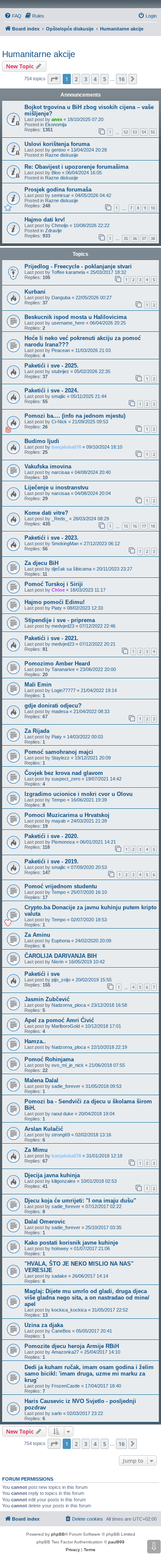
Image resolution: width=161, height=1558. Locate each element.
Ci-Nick (59, 421)
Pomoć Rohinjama (49, 1059)
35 (126, 238)
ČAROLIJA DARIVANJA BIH (60, 956)
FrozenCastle (66, 1385)
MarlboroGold (66, 1026)
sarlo (57, 1413)
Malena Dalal (41, 1080)
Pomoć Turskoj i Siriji (53, 584)
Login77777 (64, 690)
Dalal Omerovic (44, 1221)
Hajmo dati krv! (44, 219)
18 (153, 526)
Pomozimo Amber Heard (57, 663)
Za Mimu (36, 1150)
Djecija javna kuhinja (52, 1175)
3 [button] (85, 79)
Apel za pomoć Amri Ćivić (59, 1020)
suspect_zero (66, 778)
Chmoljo (60, 225)
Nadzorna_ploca (69, 1005)
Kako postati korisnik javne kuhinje (71, 1242)
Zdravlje (53, 230)
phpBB (58, 1534)
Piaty (57, 607)
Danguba (61, 297)
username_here (68, 322)
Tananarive (63, 669)
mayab (59, 820)
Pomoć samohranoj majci (58, 752)
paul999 (116, 1542)
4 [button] (95, 79)
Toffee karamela (68, 272)
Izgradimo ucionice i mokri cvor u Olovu (78, 794)
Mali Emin (38, 684)
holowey (60, 1248)
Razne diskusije (61, 155)
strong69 (61, 1134)
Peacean (61, 350)
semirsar (61, 195)
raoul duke (62, 1113)
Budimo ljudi (41, 441)
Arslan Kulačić (43, 1129)
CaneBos (61, 1330)
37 (144, 238)
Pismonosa (63, 841)
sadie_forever (66, 1086)
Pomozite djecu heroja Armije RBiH (71, 1346)
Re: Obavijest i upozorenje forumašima (76, 167)
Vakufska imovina (47, 466)
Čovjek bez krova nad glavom (63, 773)
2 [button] (76, 79)
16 (135, 526)
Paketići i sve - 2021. (51, 638)
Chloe (58, 589)
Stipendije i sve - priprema (59, 620)
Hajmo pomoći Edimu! (54, 602)
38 (153, 238)
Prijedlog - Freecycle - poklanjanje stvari (78, 266)
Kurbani (35, 292)
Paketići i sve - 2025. (51, 365)
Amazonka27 (65, 1352)
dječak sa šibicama (71, 568)
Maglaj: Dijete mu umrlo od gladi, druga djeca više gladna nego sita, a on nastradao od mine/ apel (86, 1297)
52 (126, 132)
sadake (59, 1276)
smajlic (59, 396)
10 (153, 208)
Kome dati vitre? (46, 513)
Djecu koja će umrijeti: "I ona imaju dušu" (80, 1200)
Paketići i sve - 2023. (51, 538)
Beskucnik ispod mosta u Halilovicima (75, 317)
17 (144, 526)
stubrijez (60, 371)
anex (57, 119)
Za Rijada (36, 731)
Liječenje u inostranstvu (56, 487)
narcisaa (61, 472)
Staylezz (61, 757)
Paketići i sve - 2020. (51, 836)
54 (144, 132)
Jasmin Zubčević (47, 999)
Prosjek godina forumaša (57, 189)
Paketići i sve (42, 974)
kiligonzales (64, 1181)
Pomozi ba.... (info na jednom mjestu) (74, 416)
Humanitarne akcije (38, 54)
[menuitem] (12, 16)
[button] (54, 79)
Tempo (59, 799)
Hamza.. (35, 1041)
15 (126, 526)
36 (135, 238)
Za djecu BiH (41, 563)
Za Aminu (37, 935)
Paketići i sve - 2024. (51, 390)
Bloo (56, 172)
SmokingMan (65, 543)
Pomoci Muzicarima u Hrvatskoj (66, 815)
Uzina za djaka (43, 1325)
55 (153, 132)
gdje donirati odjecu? (53, 705)
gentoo (59, 149)
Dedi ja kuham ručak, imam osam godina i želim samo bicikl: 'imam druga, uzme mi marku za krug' (89, 1373)
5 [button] (104, 79)
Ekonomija (56, 124)
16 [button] (121, 79)
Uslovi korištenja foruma (57, 144)
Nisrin (58, 961)
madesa (60, 711)
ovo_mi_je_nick (68, 1065)
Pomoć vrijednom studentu (60, 886)
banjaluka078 (66, 446)
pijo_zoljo (61, 979)
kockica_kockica (69, 1309)
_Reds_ (60, 518)
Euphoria (61, 940)
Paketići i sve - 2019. (51, 861)
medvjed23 (63, 626)
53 (135, 132)
